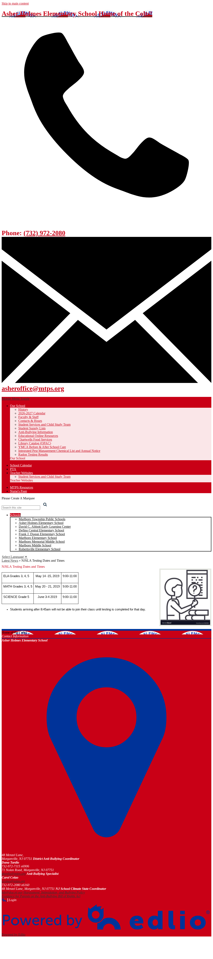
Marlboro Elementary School (38, 538)
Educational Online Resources (38, 436)
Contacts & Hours (30, 421)
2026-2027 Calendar (31, 413)
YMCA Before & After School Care (42, 447)
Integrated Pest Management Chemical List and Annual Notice (59, 451)
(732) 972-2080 (44, 233)
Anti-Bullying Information (35, 432)
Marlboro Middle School (35, 545)
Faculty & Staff (28, 417)
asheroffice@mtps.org (33, 388)
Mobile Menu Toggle (16, 398)
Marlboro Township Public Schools (42, 519)
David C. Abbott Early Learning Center (45, 526)
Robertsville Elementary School (39, 549)
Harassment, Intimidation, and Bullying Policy (54, 892)
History (23, 409)
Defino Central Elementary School (41, 530)
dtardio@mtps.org (14, 873)
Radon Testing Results (33, 454)
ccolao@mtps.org (13, 881)
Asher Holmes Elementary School (41, 523)
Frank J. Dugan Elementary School (42, 534)
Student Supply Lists (32, 428)
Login (9, 900)
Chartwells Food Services (35, 439)
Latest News (10, 560)
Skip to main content (15, 3)
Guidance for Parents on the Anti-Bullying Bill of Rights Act (41, 896)
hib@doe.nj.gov (12, 892)
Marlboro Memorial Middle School (42, 541)
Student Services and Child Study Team (44, 424)
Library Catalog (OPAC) (34, 443)
